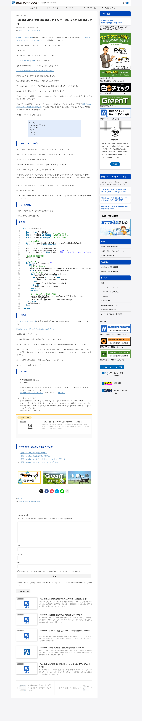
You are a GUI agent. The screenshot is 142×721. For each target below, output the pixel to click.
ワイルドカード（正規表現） (110, 291)
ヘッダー (27, 31)
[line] (62, 491)
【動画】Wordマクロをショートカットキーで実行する (39, 462)
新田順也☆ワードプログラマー (31, 393)
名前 (18, 546)
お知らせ (32, 132)
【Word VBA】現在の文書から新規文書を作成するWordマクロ (62, 648)
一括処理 (33, 31)
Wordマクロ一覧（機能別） (110, 271)
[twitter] (41, 491)
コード (20, 499)
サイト (19, 563)
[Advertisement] (117, 413)
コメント (32, 134)
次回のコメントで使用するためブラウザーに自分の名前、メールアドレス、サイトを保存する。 (50, 571)
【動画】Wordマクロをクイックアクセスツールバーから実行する (42, 459)
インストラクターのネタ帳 (26, 321)
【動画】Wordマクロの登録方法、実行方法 (35, 456)
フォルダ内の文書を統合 (25, 60)
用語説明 (33, 8)
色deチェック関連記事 (108, 309)
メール (19, 554)
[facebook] (46, 491)
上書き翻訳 (104, 296)
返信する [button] (61, 393)
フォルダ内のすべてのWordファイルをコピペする (35, 71)
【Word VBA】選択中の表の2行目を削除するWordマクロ (60, 615)
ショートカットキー (107, 255)
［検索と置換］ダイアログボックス (112, 251)
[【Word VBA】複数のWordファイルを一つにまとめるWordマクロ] (57, 491)
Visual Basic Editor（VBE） (110, 305)
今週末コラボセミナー (24, 37)
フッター (21, 31)
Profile (115, 164)
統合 (38, 31)
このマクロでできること (38, 125)
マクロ (32, 130)
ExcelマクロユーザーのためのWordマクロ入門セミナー (37, 329)
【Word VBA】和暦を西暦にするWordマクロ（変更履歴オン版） (63, 599)
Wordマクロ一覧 (90, 8)
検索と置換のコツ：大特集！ (110, 246)
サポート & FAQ (52, 8)
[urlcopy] (67, 491)
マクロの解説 (34, 127)
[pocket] (52, 491)
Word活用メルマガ (108, 8)
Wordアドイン (71, 8)
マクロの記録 (105, 300)
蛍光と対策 (117, 383)
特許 (102, 282)
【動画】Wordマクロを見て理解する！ (33, 453)
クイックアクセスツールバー (110, 287)
